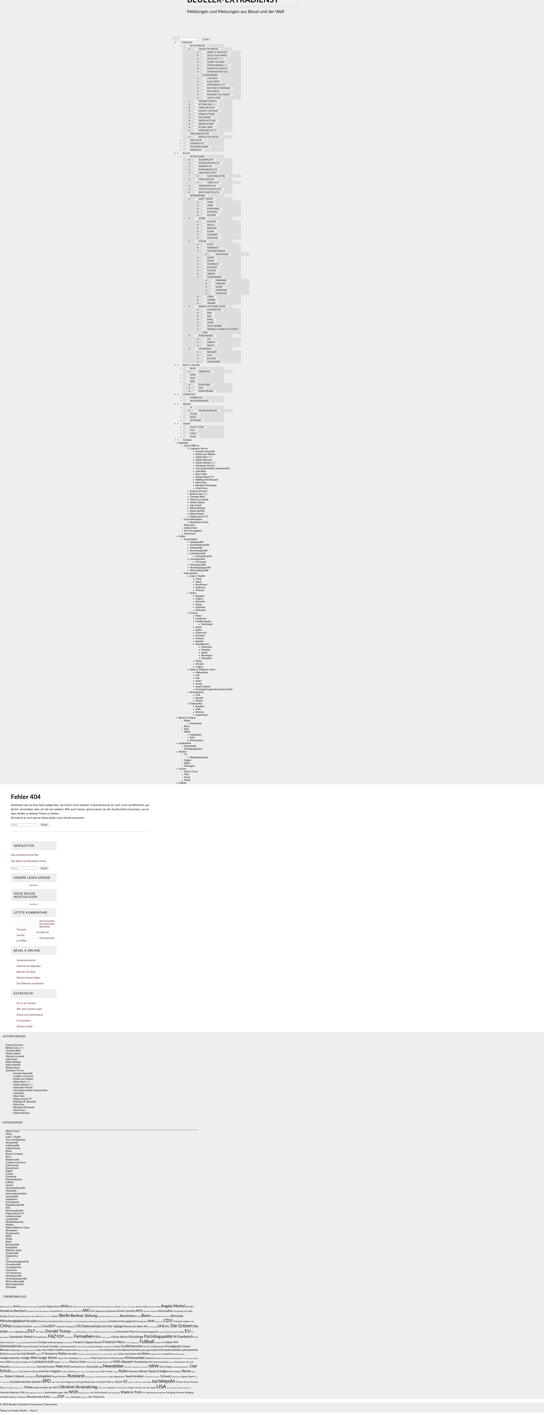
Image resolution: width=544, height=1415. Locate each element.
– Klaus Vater (18, 1096)
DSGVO (90, 1332)
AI (71, 1306)
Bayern (55, 1316)
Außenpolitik (205, 160)
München (33, 1367)
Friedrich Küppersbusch (87, 1342)
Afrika (201, 219)
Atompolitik (12, 1142)
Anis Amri (189, 1307)
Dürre (96, 1332)
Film (192, 430)
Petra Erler (213, 92)
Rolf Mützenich (30, 1377)
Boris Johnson (156, 1316)
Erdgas (161, 1332)
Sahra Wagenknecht (117, 1377)
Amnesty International (128, 1307)
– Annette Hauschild (21, 1073)
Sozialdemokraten (20, 1382)
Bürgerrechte (12, 1159)
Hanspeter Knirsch (217, 69)
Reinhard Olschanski (218, 95)
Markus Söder (77, 1361)
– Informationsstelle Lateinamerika (29, 1090)
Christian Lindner (21, 1326)
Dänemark (221, 280)
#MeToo (17, 1306)
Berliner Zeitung (84, 1316)
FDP (60, 1336)
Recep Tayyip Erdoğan (154, 1371)
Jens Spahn (130, 1354)
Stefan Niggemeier (67, 1382)
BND (139, 1316)
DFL (167, 1326)
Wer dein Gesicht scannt (29, 1009)
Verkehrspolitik (207, 186)
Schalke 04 (148, 1377)
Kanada (211, 342)
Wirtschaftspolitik (208, 193)
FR (175, 1336)
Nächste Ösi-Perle (26, 972)
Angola (211, 225)
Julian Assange (180, 1354)
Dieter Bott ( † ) (215, 59)
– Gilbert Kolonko (20, 1113)
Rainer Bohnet (206, 124)
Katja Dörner (103, 1358)
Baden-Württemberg (18, 1316)
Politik (186, 153)
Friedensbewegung (55, 1343)
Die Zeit (11, 1332)
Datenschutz (197, 144)
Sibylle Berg (176, 1377)
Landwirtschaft (207, 173)
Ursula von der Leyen (145, 1388)
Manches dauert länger (28, 978)
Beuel (193, 368)
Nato (59, 1366)
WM (144, 1393)
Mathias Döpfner (102, 1362)
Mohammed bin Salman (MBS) (20, 1367)
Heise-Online (55, 1350)
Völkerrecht (40, 1393)
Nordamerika (205, 336)
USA (209, 339)
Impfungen (145, 1350)
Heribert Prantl (94, 1350)
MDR (110, 1362)
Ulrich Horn (214, 98)
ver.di (169, 1388)
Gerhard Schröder (49, 1346)
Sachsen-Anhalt (25, 1026)
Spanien (211, 274)
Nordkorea (213, 209)
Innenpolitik (205, 166)
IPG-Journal (11, 1354)
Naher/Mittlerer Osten (17, 1227)
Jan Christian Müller (106, 1354)
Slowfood (6, 1382)
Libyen (57, 1362)
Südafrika (212, 235)
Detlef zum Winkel (217, 56)
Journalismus (168, 1354)
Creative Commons (16, 1162)
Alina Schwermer (107, 1307)
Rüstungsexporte (90, 1377)
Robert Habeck (15, 1376)
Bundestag (92, 1321)
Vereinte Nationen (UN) (12, 1392)
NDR (67, 1366)
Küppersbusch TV (216, 85)
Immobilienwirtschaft (127, 1350)
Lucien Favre (65, 1362)
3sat (39, 1306)
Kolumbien (158, 1358)
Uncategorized (13, 1267)
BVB (151, 1321)
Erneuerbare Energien (171, 1332)
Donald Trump (57, 1331)
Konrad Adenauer (187, 1358)
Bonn (193, 375)
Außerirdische (13, 1148)
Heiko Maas (41, 1350)
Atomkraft (154, 1311)
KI (111, 1358)
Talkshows (138, 1382)
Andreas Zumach (207, 101)
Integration (11, 1199)
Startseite (186, 43)
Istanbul (38, 1354)
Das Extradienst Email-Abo (25, 855)
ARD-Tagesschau (98, 1311)
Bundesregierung (82, 1321)
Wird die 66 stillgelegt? (29, 966)
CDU (168, 1321)
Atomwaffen (165, 1311)
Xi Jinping (54, 1397)
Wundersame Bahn (38, 1396)
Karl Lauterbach (85, 1358)
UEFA (55, 1387)
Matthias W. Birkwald (218, 88)
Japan (210, 206)
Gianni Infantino (82, 1347)
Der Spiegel (115, 1326)
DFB (160, 1326)
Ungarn (211, 303)
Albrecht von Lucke (79, 1307)
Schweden (221, 294)
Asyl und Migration (16, 1140)
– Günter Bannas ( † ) (22, 1084)
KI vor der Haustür (26, 1003)
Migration (5, 1367)
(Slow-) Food (197, 427)
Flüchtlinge (135, 1336)
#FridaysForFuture (6, 1307)
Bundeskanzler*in (69, 1321)
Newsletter (11, 1230)
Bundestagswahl (103, 1321)
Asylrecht (146, 1311)
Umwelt (111, 1388)
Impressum (195, 150)
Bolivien (211, 359)
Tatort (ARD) (146, 1382)
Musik (193, 437)
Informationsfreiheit (16, 1193)
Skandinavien (214, 277)
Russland (212, 267)
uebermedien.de (42, 1387)
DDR (104, 1326)
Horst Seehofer (107, 1350)
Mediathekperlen (199, 401)
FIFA (97, 1336)
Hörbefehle (196, 398)
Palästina (71, 1371)
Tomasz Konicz (18, 1388)
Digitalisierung (21, 1332)
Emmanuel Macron (127, 1331)
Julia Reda (212, 78)
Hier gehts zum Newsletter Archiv (28, 861)
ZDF (60, 1396)
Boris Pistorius (166, 1316)
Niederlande (135, 1367)
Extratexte (11, 1176)
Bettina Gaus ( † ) (207, 105)
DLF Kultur (40, 1332)
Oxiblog (64, 1371)
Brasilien (212, 352)
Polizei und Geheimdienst (30, 1015)
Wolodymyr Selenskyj (17, 1397)
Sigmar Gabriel (188, 1377)
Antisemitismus (56, 1311)
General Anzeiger (30, 1347)
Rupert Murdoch (59, 1377)
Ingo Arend (204, 118)
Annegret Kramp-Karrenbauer (38, 1311)
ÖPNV (90, 1397)
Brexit (41, 1321)
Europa (202, 241)
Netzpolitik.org (94, 1367)
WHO (92, 1393)
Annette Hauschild (217, 52)
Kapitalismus (74, 1358)
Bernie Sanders (114, 1316)
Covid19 (48, 1326)
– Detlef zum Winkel (22, 1079)
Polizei (109, 1371)
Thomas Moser (183, 1382)
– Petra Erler (17, 1104)
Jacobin (72, 1353)
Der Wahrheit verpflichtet (30, 983)
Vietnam (211, 215)
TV (191, 408)
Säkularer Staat (13, 1250)
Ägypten (211, 222)
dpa (86, 1332)
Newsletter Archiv (208, 137)
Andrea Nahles (154, 1307)
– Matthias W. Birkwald (23, 1101)
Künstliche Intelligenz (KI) (22, 1362)
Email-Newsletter (199, 134)
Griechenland (108, 1347)
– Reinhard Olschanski (22, 1107)
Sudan (210, 232)
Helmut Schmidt (82, 1350)
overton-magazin (50, 1371)
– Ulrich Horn (18, 1110)
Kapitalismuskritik (15, 1205)
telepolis (166, 1381)
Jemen (210, 323)
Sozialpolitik (12, 1253)
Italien (210, 261)
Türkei (210, 297)
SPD (46, 1381)
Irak (209, 316)
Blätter (132, 1316)
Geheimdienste (11, 1346)
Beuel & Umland (191, 365)
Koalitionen (150, 1358)
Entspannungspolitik (149, 1332)
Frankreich (213, 248)
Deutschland (197, 157)
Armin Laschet (126, 1311)
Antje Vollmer (68, 1311)
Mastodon (196, 140)
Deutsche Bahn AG (136, 1326)
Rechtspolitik (12, 1244)
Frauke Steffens (31, 1343)
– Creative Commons (22, 1076)
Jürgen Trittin (62, 1358)
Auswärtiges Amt (181, 1311)
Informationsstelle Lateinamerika (213, 468)
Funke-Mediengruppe (132, 1342)
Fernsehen (84, 1336)
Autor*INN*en (197, 46)
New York (127, 1367)
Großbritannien (216, 251)
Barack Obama (31, 1316)
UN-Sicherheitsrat (121, 1388)
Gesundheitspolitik (208, 163)
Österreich (213, 264)
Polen (210, 245)
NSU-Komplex (165, 1367)
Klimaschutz (118, 1358)
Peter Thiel (84, 1371)
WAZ (66, 1393)
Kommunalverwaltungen (172, 1358)
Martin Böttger (207, 121)
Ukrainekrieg (85, 1387)
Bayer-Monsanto (46, 1316)
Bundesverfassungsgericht (123, 1321)
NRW (192, 382)
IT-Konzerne (50, 1353)
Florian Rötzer (119, 1337)
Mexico (211, 346)
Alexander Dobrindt (94, 1307)
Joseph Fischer (155, 1354)
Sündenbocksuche (26, 960)
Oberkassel (204, 372)
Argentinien (213, 362)
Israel (210, 320)
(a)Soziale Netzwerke (29, 1307)
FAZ (52, 1336)
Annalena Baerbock (13, 1310)
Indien (155, 1350)
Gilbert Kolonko (216, 62)
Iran (209, 313)
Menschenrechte (161, 1362)
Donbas (73, 1332)
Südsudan (212, 238)
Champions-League (181, 1321)
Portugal (115, 1371)
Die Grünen (181, 1326)
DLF (31, 1331)
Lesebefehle (189, 395)
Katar (94, 1358)
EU (188, 1331)
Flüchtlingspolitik (158, 1336)
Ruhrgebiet (204, 385)
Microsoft (190, 1362)
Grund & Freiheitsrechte (153, 1347)
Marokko (212, 228)
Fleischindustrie (216, 176)
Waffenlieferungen (54, 1392)
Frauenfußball (19, 1342)
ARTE (139, 1310)
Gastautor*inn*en (208, 49)
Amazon (117, 1307)
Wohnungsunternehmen (156, 1393)
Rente (186, 1371)
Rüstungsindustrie (102, 1377)
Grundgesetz (173, 1346)
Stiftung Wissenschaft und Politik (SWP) (93, 1382)
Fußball (187, 440)
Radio (193, 417)
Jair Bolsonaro (82, 1354)
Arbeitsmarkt (77, 1311)
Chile (209, 355)
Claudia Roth (37, 1327)
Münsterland (205, 391)
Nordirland (222, 254)
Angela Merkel (173, 1306)
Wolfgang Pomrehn (175, 1393)
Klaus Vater (213, 82)
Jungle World (47, 1357)
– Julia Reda (17, 1093)
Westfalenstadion (84, 1393)
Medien (187, 404)
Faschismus (42, 1337)
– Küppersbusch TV (21, 1099)
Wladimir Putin (131, 1392)
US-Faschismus (13, 1273)
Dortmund (80, 1332)
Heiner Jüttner (206, 114)
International (197, 196)
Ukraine (211, 300)
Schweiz (211, 271)
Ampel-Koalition (142, 1307)
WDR (73, 1392)
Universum (11, 1270)
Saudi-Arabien (214, 326)
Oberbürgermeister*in (181, 1367)
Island (219, 287)
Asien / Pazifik (205, 199)
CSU (78, 1326)
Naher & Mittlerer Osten (211, 307)
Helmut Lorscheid (208, 111)
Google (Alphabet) (95, 1347)
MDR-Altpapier (123, 1361)
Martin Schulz (91, 1362)
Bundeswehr (142, 1321)
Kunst (193, 434)
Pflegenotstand (94, 1371)
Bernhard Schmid (103, 1316)
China (210, 202)
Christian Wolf (206, 108)
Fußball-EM (159, 1342)
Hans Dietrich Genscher (27, 1350)
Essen (181, 1332)
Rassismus (133, 1371)
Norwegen (221, 290)
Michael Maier (179, 1362)
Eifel (200, 388)
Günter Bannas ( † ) (217, 65)
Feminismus (68, 1337)
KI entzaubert (24, 1020)
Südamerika (204, 349)
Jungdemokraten (10, 1358)
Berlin (64, 1315)
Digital (193, 414)
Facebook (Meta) (21, 1336)
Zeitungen (195, 421)
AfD (44, 1307)
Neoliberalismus (77, 1367)
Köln (192, 378)
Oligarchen (14, 1371)
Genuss (187, 424)
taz (155, 1381)
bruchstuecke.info (54, 1321)
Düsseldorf (103, 1332)
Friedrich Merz (114, 1342)
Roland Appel (205, 127)
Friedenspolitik (68, 1342)
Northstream (144, 1367)
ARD (86, 1311)
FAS (34, 1337)
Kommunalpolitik (207, 170)
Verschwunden (47, 921)
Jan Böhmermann (92, 1354)
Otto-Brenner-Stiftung (28, 1372)
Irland (210, 258)
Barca (38, 1316)
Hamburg (14, 1350)
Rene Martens (175, 1372)
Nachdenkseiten (46, 1367)
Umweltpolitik (206, 179)
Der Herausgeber (199, 147)
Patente (78, 1371)
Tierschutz (213, 183)
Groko (117, 1346)
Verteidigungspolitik (209, 189)
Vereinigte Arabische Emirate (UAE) (214, 689)
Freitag (42, 1342)
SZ (125, 1381)
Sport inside (55, 1382)
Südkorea (212, 212)
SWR (113, 1382)
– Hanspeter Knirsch (21, 1087)
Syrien (119, 1381)
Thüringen (9, 1388)
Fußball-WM (171, 1342)
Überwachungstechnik (17, 1261)
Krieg (196, 1358)
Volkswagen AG (30, 1393)
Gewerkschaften (68, 1346)
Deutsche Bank (152, 1327)
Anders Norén (19, 1410)
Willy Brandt (100, 1392)
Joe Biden (143, 1353)
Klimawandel (134, 1358)
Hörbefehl (11, 1191)
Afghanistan (214, 310)
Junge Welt (29, 1358)
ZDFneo (67, 1397)
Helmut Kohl (70, 1350)
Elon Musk (111, 1332)
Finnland (220, 284)
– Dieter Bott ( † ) (20, 1082)
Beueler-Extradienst (19, 1404)
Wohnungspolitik (15, 1284)
